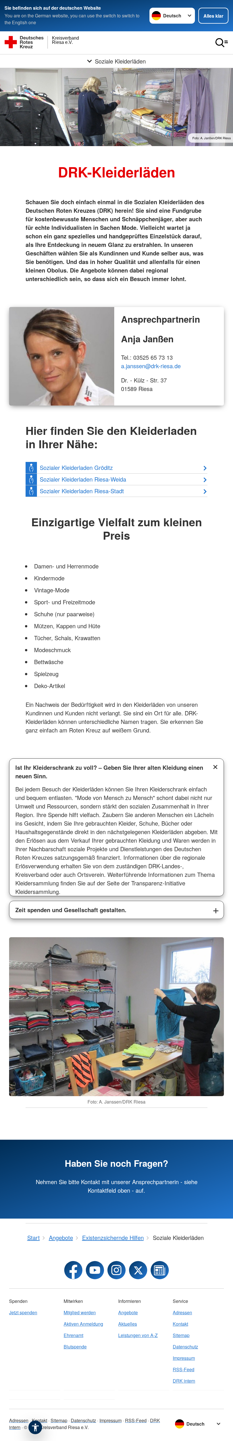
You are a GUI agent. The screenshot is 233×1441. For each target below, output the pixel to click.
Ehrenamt (73, 1335)
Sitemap (181, 1335)
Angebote (128, 1312)
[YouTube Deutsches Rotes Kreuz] (95, 1270)
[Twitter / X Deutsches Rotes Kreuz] (138, 1270)
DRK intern (184, 1380)
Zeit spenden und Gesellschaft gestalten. (70, 910)
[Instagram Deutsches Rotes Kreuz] (116, 1270)
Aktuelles (127, 1324)
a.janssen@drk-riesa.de (151, 366)
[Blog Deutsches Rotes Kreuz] (160, 1270)
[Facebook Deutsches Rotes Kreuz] (73, 1270)
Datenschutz (185, 1346)
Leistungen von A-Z (138, 1335)
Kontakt (180, 1324)
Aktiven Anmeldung (83, 1324)
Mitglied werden (80, 1312)
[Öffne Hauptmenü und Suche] (221, 43)
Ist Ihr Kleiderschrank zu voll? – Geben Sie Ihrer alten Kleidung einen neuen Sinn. (109, 771)
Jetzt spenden (23, 1312)
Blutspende (75, 1346)
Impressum (184, 1358)
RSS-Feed (183, 1369)
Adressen (182, 1312)
